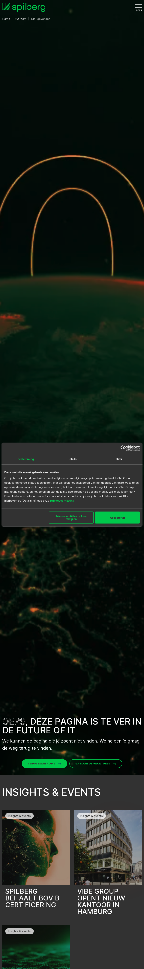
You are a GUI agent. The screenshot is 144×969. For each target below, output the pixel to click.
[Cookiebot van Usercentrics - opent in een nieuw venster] (123, 448)
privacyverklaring (62, 500)
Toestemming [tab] (25, 458)
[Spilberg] (23, 7)
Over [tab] (119, 458)
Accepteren (117, 517)
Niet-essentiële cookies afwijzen (71, 518)
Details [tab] (72, 458)
